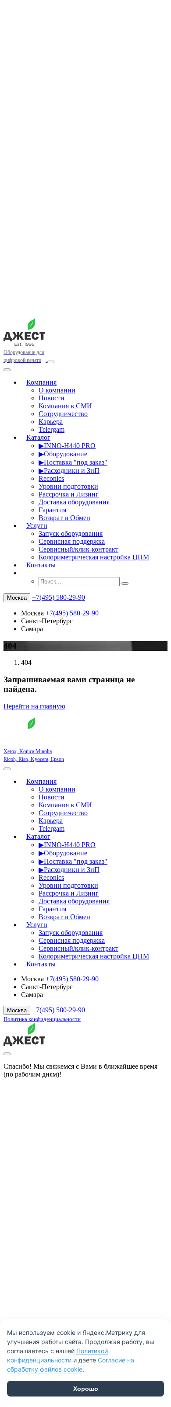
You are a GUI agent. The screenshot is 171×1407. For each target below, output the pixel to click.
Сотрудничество (63, 413)
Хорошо (85, 1388)
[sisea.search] (124, 583)
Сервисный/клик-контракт (78, 549)
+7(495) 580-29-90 (58, 597)
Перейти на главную (34, 706)
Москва (17, 597)
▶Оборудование (63, 454)
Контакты (41, 565)
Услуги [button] (36, 525)
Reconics (51, 478)
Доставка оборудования (74, 502)
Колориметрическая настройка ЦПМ (94, 557)
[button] (26, 573)
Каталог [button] (38, 437)
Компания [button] (41, 382)
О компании (57, 390)
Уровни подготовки (68, 486)
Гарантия (52, 510)
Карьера (51, 421)
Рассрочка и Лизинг (69, 494)
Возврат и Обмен (64, 517)
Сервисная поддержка (72, 541)
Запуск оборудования (71, 533)
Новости (51, 398)
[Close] (7, 369)
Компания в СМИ (65, 406)
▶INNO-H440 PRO (67, 445)
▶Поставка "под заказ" (73, 462)
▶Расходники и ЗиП (69, 470)
